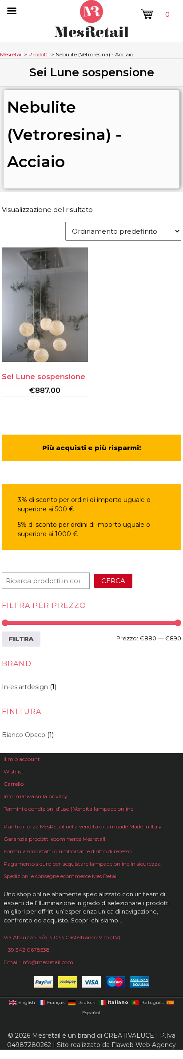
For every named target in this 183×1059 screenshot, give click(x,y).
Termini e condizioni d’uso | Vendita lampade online (68, 808)
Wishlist (14, 771)
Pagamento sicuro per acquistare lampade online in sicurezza (82, 863)
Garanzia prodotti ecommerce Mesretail (54, 838)
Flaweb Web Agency (143, 1045)
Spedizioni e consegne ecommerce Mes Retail (61, 876)
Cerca (113, 581)
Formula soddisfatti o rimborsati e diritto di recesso (67, 851)
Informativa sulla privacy (36, 796)
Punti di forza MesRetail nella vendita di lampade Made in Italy (83, 826)
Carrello (14, 784)
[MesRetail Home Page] (91, 35)
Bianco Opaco (23, 735)
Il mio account (22, 759)
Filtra (21, 639)
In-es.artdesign (25, 687)
